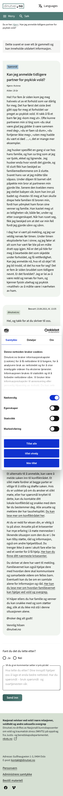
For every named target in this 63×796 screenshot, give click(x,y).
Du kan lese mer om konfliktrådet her (31, 513)
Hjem (15, 24)
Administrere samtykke (17, 774)
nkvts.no (7, 739)
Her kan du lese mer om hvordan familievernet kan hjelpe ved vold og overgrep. (31, 588)
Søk (26, 16)
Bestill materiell (13, 780)
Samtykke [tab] (11, 340)
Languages (51, 6)
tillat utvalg (31, 453)
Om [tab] (52, 340)
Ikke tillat (31, 463)
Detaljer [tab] (31, 340)
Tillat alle (31, 443)
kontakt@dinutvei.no (23, 760)
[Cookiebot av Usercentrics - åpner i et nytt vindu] (45, 330)
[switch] (54, 408)
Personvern (10, 768)
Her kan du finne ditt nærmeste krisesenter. (31, 554)
